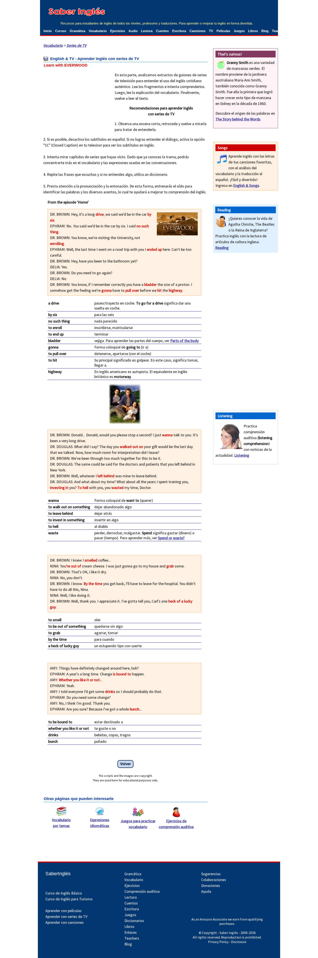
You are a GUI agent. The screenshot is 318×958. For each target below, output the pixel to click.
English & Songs (246, 185)
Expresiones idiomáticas (99, 822)
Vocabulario (98, 31)
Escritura (179, 31)
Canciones (198, 31)
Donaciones (210, 885)
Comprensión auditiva (142, 891)
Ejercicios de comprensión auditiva (176, 823)
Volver (125, 764)
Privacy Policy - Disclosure (227, 942)
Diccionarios (134, 920)
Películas (223, 31)
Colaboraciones (213, 879)
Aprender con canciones (64, 922)
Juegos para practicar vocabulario (138, 823)
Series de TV (76, 45)
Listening (241, 455)
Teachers (131, 938)
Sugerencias (211, 873)
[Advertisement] (75, 99)
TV (211, 31)
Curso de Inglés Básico (63, 893)
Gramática (77, 31)
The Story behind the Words (237, 119)
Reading (222, 247)
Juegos (239, 31)
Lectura (147, 31)
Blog (264, 31)
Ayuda (206, 891)
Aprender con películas (63, 910)
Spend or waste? (171, 537)
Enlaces (130, 932)
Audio (133, 31)
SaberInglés (58, 873)
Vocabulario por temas (61, 822)
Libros (253, 31)
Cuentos (162, 31)
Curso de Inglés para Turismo (69, 898)
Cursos (60, 31)
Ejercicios (117, 31)
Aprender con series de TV (66, 916)
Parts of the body (184, 340)
